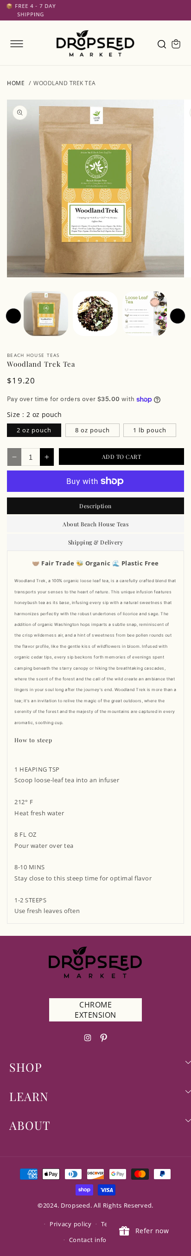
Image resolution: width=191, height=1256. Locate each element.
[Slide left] (13, 316)
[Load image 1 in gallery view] (46, 313)
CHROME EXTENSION (95, 1010)
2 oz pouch (34, 430)
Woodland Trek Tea (64, 83)
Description (95, 506)
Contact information (100, 1240)
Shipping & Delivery (95, 542)
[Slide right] (177, 316)
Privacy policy (71, 1224)
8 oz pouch (92, 430)
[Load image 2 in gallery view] (95, 313)
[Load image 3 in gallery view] (144, 313)
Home (16, 83)
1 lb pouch (149, 430)
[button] (16, 43)
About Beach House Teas (95, 524)
